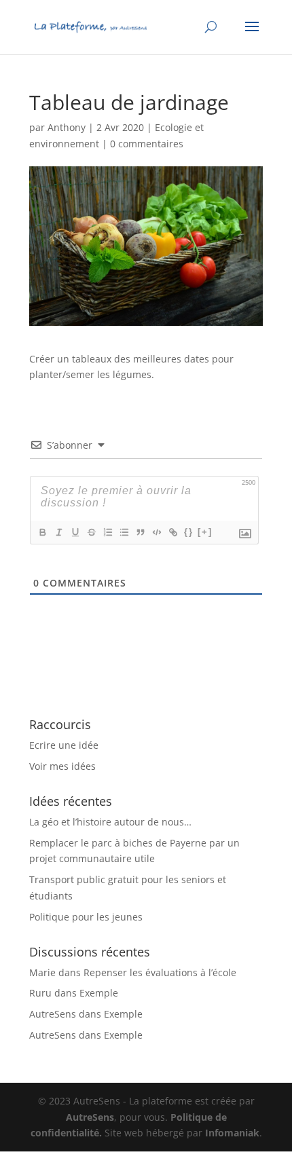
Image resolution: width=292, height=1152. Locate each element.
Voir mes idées (62, 766)
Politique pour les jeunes (86, 916)
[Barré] (91, 532)
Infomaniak (232, 1132)
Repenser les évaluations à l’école (160, 972)
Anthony (67, 127)
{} (189, 532)
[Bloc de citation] (140, 532)
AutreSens (52, 1013)
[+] (205, 532)
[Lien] (172, 532)
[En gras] (42, 532)
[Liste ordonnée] (107, 532)
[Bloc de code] (156, 532)
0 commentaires (146, 143)
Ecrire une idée (63, 745)
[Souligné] (75, 532)
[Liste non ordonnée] (123, 532)
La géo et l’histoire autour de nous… (110, 821)
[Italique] (58, 532)
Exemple (98, 992)
